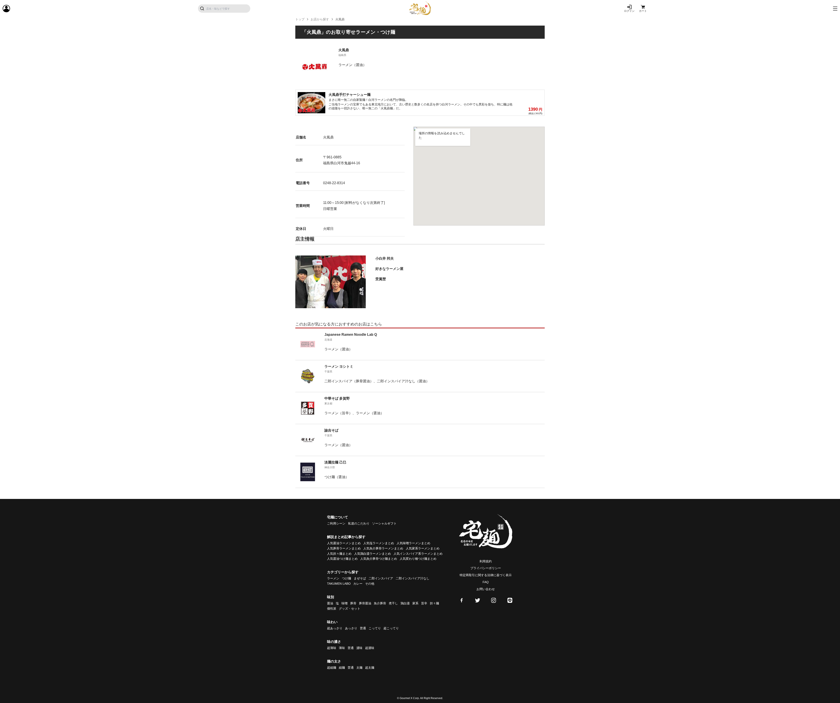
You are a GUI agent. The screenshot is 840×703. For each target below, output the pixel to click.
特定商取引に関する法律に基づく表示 (486, 575)
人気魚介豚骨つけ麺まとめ (378, 558)
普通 (363, 628)
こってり (375, 628)
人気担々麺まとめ (339, 553)
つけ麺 (346, 578)
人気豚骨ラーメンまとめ (344, 548)
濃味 (359, 648)
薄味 (342, 648)
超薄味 (331, 648)
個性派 (331, 608)
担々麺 (434, 603)
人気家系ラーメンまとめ (422, 548)
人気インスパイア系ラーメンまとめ (418, 553)
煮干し (393, 603)
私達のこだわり (358, 523)
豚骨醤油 (365, 603)
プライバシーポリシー (485, 568)
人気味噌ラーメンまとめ (413, 543)
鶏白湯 (405, 603)
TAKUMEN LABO (339, 583)
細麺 (342, 667)
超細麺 (331, 667)
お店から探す (320, 19)
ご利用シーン (336, 523)
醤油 (330, 603)
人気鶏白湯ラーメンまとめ (372, 553)
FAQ (486, 582)
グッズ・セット (349, 608)
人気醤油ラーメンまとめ (344, 543)
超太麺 (369, 667)
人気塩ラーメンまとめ (378, 543)
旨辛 (424, 603)
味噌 (344, 603)
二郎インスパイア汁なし (412, 578)
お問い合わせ (485, 589)
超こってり (391, 628)
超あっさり (334, 628)
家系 (415, 603)
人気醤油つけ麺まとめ (342, 558)
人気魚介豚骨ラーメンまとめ (383, 548)
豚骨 (353, 603)
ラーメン (333, 578)
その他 (369, 583)
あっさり (351, 628)
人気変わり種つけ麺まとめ (418, 558)
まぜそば (360, 578)
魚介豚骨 (380, 603)
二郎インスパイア (381, 578)
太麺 (359, 667)
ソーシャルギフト (384, 523)
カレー (357, 583)
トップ (299, 19)
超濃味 (369, 648)
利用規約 (486, 561)
